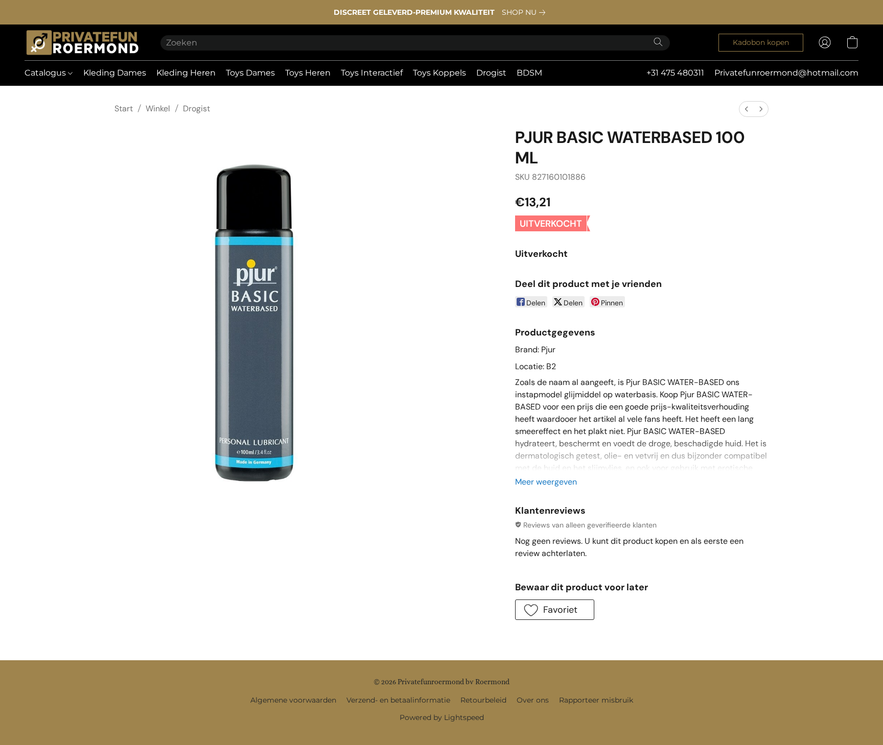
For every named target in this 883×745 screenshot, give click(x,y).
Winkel (158, 108)
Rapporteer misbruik (596, 700)
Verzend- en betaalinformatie (398, 700)
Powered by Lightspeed (442, 717)
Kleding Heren (186, 73)
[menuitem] (746, 109)
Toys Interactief (372, 73)
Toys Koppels (439, 73)
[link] (525, 12)
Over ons (533, 700)
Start (123, 108)
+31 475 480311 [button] (675, 73)
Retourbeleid (483, 700)
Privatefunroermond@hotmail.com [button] (786, 73)
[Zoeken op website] (658, 42)
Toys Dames (250, 73)
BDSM (529, 73)
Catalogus (46, 73)
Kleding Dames (114, 73)
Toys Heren (308, 73)
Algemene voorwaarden (293, 700)
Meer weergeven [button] (546, 481)
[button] (82, 42)
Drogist (491, 73)
